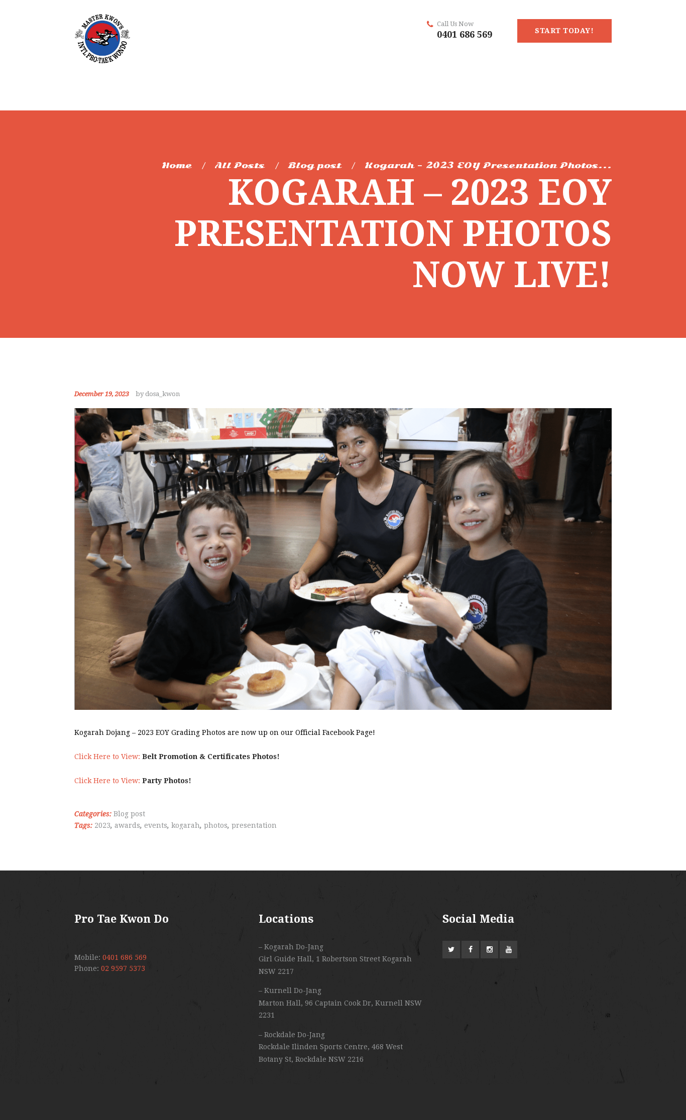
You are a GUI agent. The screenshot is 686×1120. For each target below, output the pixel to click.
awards (127, 825)
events (155, 825)
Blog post (314, 165)
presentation (254, 825)
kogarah (185, 825)
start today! (564, 31)
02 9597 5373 (123, 968)
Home (177, 165)
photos (215, 825)
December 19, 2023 (101, 394)
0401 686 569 (464, 34)
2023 (102, 825)
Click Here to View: (177, 757)
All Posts (240, 165)
